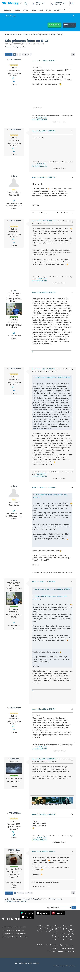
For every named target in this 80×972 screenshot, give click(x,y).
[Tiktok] (63, 928)
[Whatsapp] (71, 928)
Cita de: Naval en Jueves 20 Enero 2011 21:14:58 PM (52, 589)
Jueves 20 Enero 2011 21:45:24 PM (43, 709)
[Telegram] (63, 936)
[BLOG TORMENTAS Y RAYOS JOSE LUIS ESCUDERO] (14, 333)
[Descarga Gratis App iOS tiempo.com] (43, 913)
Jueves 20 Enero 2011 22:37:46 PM (43, 759)
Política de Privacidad (67, 948)
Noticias (17, 10)
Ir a (48, 907)
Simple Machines (33, 963)
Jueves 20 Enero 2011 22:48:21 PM (43, 814)
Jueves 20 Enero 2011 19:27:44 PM (43, 131)
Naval (14, 176)
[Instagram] (56, 928)
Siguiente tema (21, 47)
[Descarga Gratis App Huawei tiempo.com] (58, 913)
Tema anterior (10, 47)
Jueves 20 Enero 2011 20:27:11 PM (43, 221)
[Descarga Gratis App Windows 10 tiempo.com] (27, 917)
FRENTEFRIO (15, 59)
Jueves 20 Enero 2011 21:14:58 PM (43, 487)
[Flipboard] (71, 936)
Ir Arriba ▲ (72, 966)
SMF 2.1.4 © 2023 (21, 963)
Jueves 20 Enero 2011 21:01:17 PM (43, 292)
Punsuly (59, 34)
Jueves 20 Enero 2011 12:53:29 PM (43, 61)
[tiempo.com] (10, 3)
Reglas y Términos (60, 966)
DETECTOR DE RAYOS (39, 120)
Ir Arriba (8, 893)
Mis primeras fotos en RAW (27, 41)
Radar (41, 10)
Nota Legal (68, 945)
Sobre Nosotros (51, 945)
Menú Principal (10, 16)
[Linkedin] (55, 936)
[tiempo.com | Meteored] (11, 918)
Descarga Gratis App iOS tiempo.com (13, 930)
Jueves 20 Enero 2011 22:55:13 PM (43, 851)
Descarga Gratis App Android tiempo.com (14, 927)
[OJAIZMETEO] (14, 81)
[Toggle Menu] (73, 16)
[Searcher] (25, 3)
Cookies (54, 948)
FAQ (60, 945)
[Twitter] (40, 928)
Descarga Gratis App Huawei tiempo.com (14, 933)
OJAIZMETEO (42, 117)
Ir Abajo (8, 54)
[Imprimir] (73, 54)
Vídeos (25, 10)
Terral (14, 291)
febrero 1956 (14, 850)
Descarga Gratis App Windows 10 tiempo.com (15, 937)
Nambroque (52, 34)
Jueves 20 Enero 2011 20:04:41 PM (43, 177)
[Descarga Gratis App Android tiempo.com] (27, 913)
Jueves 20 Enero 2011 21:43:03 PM (43, 582)
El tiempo (7, 10)
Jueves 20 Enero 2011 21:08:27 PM (43, 369)
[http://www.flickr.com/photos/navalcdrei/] (14, 200)
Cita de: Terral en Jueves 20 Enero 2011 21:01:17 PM (52, 377)
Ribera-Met (14, 759)
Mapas (48, 10)
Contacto (40, 945)
